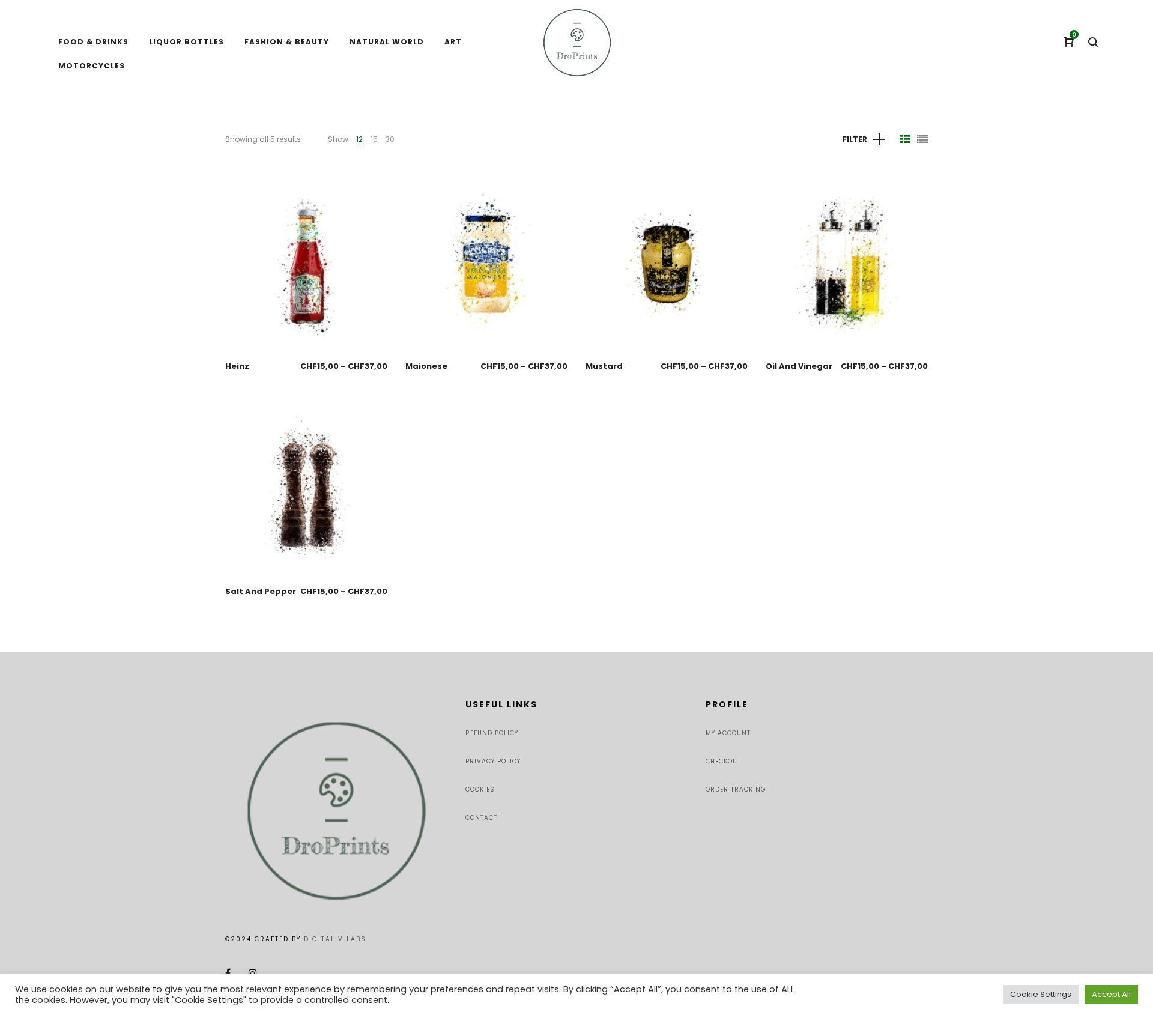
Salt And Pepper (260, 591)
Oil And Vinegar (799, 366)
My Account (728, 733)
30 (390, 139)
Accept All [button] (1111, 994)
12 (359, 139)
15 (374, 139)
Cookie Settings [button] (1040, 994)
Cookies (480, 789)
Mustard (604, 366)
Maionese (426, 366)
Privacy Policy (493, 761)
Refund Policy (491, 733)
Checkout (723, 761)
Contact (481, 817)
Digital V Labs (335, 939)
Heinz (237, 366)
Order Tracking (736, 789)
